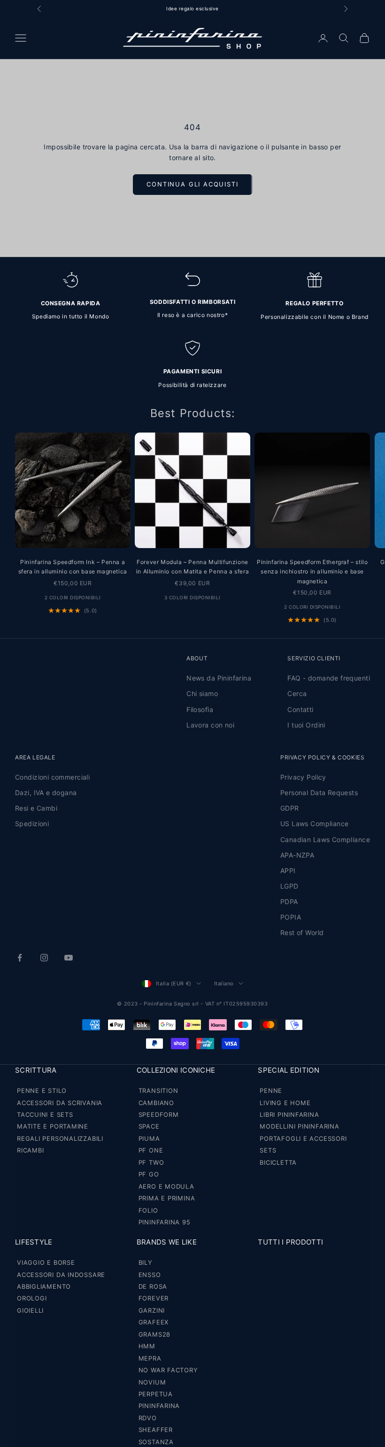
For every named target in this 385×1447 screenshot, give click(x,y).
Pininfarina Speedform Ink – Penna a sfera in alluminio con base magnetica (72, 566)
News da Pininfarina (218, 678)
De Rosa (153, 1286)
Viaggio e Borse (46, 1262)
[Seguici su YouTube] (68, 957)
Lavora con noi (210, 725)
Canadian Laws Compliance (325, 839)
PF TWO (151, 1162)
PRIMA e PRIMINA (167, 1198)
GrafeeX (154, 1322)
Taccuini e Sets (45, 1114)
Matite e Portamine (52, 1126)
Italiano (224, 983)
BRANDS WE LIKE (167, 1242)
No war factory (168, 1370)
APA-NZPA (297, 855)
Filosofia (199, 709)
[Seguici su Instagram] (44, 957)
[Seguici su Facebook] (19, 957)
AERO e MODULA (166, 1186)
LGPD (289, 886)
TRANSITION (158, 1090)
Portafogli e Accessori (303, 1138)
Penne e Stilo (42, 1090)
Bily (146, 1262)
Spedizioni (32, 824)
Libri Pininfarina (289, 1114)
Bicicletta (278, 1162)
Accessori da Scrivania (59, 1103)
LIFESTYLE (34, 1242)
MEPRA (150, 1358)
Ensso (150, 1274)
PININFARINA (159, 1405)
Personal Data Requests (319, 793)
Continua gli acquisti (192, 184)
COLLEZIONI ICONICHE (176, 1070)
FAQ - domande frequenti (328, 678)
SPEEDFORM (159, 1114)
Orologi (31, 1298)
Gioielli (30, 1310)
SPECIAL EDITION (288, 1070)
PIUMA (149, 1138)
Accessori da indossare (61, 1274)
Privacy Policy (303, 777)
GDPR (289, 808)
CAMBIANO (156, 1103)
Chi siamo (202, 693)
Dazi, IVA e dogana (46, 793)
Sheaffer (156, 1429)
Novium (152, 1382)
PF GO (149, 1174)
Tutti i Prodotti (290, 1242)
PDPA (289, 901)
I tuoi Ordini (306, 725)
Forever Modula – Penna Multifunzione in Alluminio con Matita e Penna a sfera (192, 566)
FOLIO (148, 1210)
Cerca (297, 693)
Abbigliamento (44, 1286)
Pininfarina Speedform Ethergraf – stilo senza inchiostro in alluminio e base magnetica (312, 571)
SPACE (149, 1126)
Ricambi (30, 1150)
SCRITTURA (36, 1070)
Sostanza (156, 1442)
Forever (154, 1298)
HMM (147, 1346)
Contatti (300, 709)
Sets (268, 1150)
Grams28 (154, 1334)
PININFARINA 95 (165, 1222)
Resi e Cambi (36, 808)
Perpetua (156, 1394)
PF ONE (151, 1150)
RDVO (148, 1418)
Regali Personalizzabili (60, 1138)
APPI (288, 870)
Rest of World (301, 932)
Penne (271, 1090)
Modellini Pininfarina (299, 1126)
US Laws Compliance (314, 824)
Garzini (152, 1310)
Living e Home (285, 1103)
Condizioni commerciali (52, 777)
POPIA (290, 917)
